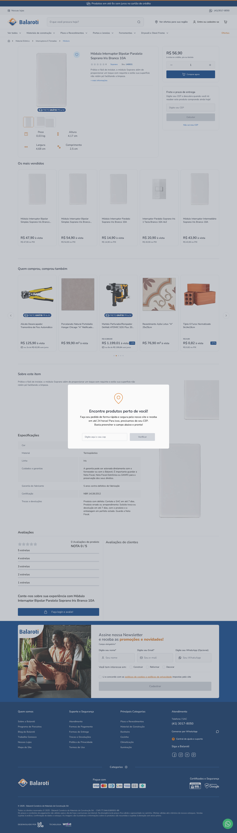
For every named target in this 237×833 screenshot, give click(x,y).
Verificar (142, 436)
